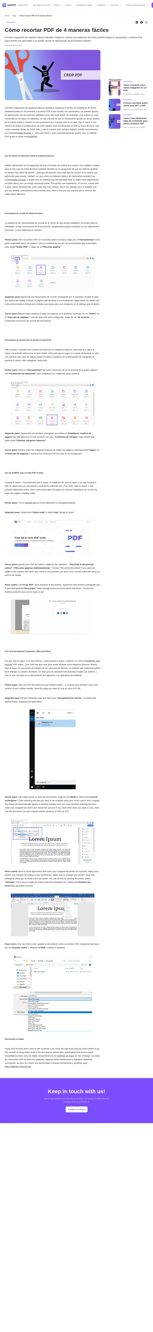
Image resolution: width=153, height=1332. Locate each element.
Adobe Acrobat (24, 133)
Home (7, 16)
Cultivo (68, 5)
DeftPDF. (33, 136)
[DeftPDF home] (9, 5)
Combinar (101, 5)
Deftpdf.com (31, 503)
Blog (14, 16)
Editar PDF (23, 5)
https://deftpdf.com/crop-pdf (18, 1066)
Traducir (56, 5)
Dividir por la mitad (84, 5)
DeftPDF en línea (65, 1056)
